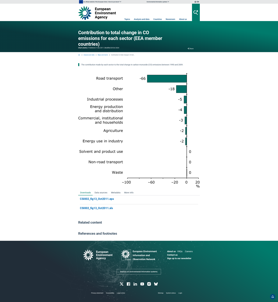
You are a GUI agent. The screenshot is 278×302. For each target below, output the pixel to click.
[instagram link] (149, 284)
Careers (189, 251)
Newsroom (170, 19)
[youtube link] (142, 284)
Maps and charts (103, 55)
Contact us (172, 255)
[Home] (79, 55)
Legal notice (121, 293)
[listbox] (100, 2)
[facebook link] (129, 284)
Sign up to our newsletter (179, 258)
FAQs (179, 251)
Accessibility (110, 293)
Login (180, 293)
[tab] (85, 193)
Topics (127, 19)
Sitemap (160, 293)
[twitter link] (122, 284)
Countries (157, 19)
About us (183, 19)
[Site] (98, 13)
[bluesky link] (156, 284)
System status (171, 293)
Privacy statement (97, 293)
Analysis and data (141, 19)
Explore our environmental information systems (138, 272)
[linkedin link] (135, 284)
